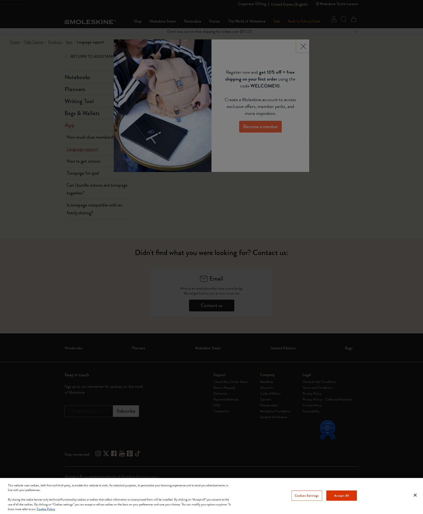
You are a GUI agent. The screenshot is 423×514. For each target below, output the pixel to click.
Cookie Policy (46, 509)
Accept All (341, 495)
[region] (211, 496)
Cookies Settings (307, 495)
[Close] (415, 495)
